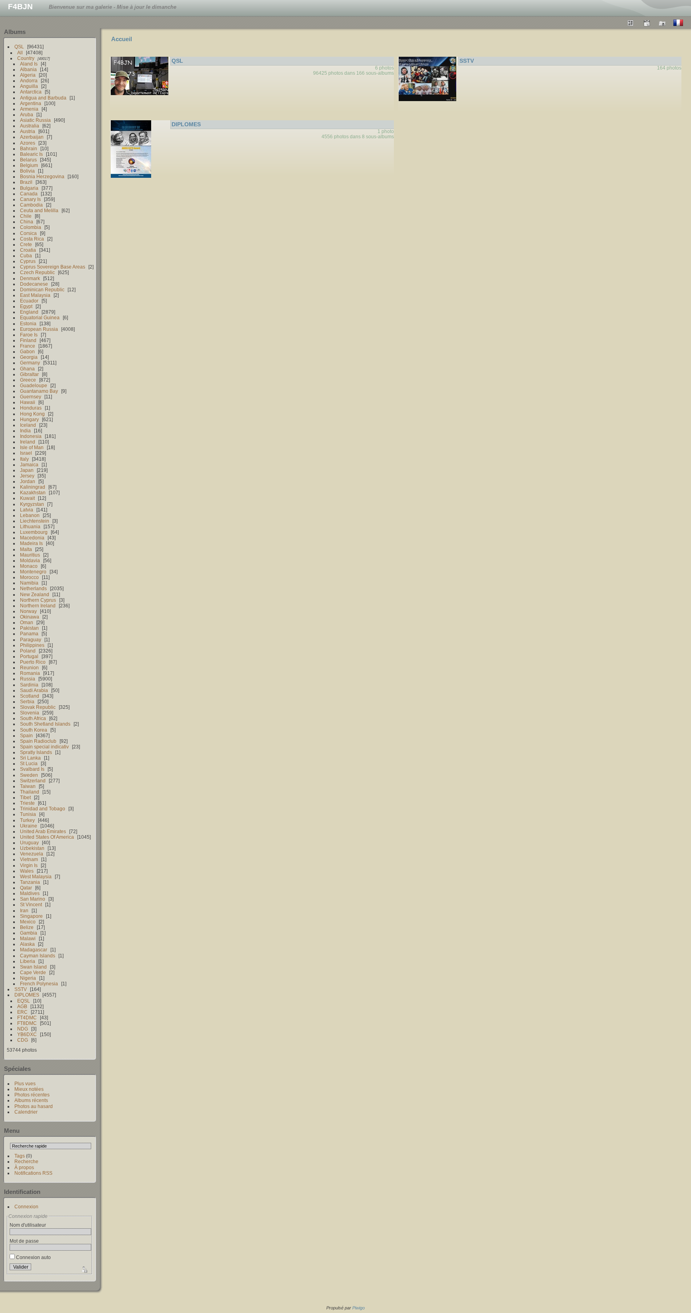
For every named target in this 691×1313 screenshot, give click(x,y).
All (20, 52)
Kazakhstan (33, 492)
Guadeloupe (33, 385)
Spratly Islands (36, 752)
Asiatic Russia (35, 120)
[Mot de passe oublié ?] (83, 1268)
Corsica (28, 233)
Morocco (29, 577)
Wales (27, 870)
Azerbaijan (32, 136)
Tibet (25, 797)
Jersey (27, 475)
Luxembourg (34, 532)
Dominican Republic (42, 289)
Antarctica (31, 91)
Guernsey (30, 396)
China (26, 221)
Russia (27, 678)
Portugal (29, 656)
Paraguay (30, 639)
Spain (26, 735)
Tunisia (28, 814)
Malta (26, 549)
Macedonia (32, 537)
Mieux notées (29, 1089)
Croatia (28, 250)
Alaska (27, 944)
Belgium (29, 165)
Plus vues (25, 1083)
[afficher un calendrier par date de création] (662, 23)
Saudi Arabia (34, 690)
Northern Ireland (38, 605)
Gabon (27, 351)
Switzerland (33, 780)
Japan (27, 470)
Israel (26, 453)
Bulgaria (29, 188)
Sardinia (29, 684)
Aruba (26, 114)
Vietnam (29, 859)
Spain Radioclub (38, 741)
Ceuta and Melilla (39, 210)
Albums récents (31, 1100)
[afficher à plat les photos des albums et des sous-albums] (630, 23)
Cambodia (31, 204)
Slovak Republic (38, 707)
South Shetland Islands (45, 723)
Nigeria (28, 978)
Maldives (30, 893)
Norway (28, 611)
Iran (24, 910)
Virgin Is (29, 865)
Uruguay (29, 842)
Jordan (27, 481)
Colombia (30, 227)
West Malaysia (36, 876)
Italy (24, 459)
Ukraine (28, 825)
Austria (27, 131)
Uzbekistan (32, 848)
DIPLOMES (26, 994)
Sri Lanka (30, 757)
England (29, 311)
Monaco (29, 566)
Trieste (27, 803)
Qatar (26, 887)
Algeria (28, 75)
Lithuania (30, 526)
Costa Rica (32, 238)
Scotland (29, 695)
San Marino (32, 898)
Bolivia (27, 170)
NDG (22, 1028)
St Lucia (29, 763)
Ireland (27, 441)
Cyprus (28, 261)
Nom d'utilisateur (28, 1224)
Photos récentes (32, 1094)
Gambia (28, 932)
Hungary (29, 419)
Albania (28, 69)
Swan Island (33, 966)
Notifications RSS (33, 1173)
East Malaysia (35, 295)
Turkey (27, 820)
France (27, 345)
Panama (29, 633)
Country (25, 58)
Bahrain (28, 148)
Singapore (31, 916)
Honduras (31, 407)
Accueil (121, 39)
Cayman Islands (37, 955)
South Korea (33, 729)
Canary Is (30, 199)
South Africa (33, 718)
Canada (29, 193)
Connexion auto (33, 1257)
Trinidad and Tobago (42, 808)
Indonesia (31, 436)
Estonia (28, 323)
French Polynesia (39, 983)
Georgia (29, 357)
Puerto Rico (33, 661)
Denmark (30, 278)
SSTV (20, 989)
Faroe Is (29, 334)
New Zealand (34, 594)
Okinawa (29, 616)
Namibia (29, 582)
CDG (22, 1039)
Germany (30, 362)
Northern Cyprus (38, 600)
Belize (27, 927)
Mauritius (30, 554)
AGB (22, 1006)
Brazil (26, 182)
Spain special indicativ (44, 746)
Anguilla (29, 86)
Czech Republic (37, 272)
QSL (19, 46)
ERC (22, 1012)
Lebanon (30, 515)
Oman (26, 622)
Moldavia (30, 560)
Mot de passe (24, 1240)
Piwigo (358, 1307)
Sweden (29, 775)
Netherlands (33, 588)
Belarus (28, 159)
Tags (19, 1155)
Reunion (29, 667)
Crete (26, 244)
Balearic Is (31, 154)
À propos (24, 1167)
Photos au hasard (33, 1106)
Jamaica (29, 464)
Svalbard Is (32, 769)
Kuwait (27, 498)
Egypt (26, 306)
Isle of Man (32, 447)
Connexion (26, 1206)
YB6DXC (27, 1034)
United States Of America (47, 837)
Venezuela (31, 853)
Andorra (29, 80)
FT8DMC (27, 1023)
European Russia (39, 329)
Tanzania (30, 882)
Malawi (28, 938)
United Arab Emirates (43, 831)
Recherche (26, 1161)
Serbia (27, 701)
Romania (30, 673)
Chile (26, 216)
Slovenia (29, 712)
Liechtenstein (34, 520)
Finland (28, 340)
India (25, 430)
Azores (27, 142)
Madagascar (33, 949)
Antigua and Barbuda (43, 97)
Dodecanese (34, 283)
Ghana (27, 368)
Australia (29, 125)
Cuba (26, 255)
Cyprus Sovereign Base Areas (52, 266)
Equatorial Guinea (40, 317)
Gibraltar (29, 374)
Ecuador (29, 300)
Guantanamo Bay (39, 391)
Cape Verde (33, 972)
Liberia (27, 961)
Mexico (28, 921)
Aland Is (29, 63)
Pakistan (29, 628)
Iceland (28, 425)
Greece (28, 379)
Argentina (30, 103)
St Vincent (31, 904)
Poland (28, 650)
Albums (15, 31)
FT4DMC (27, 1017)
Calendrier (26, 1111)
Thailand (29, 791)
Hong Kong (32, 413)
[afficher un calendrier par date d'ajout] (646, 23)
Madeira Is (31, 543)
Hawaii (27, 402)
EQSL (23, 1000)
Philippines (32, 645)
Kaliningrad (32, 486)
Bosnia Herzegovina (42, 176)
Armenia (29, 108)
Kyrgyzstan (32, 504)
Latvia (26, 509)
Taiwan (28, 786)
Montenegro (33, 571)
